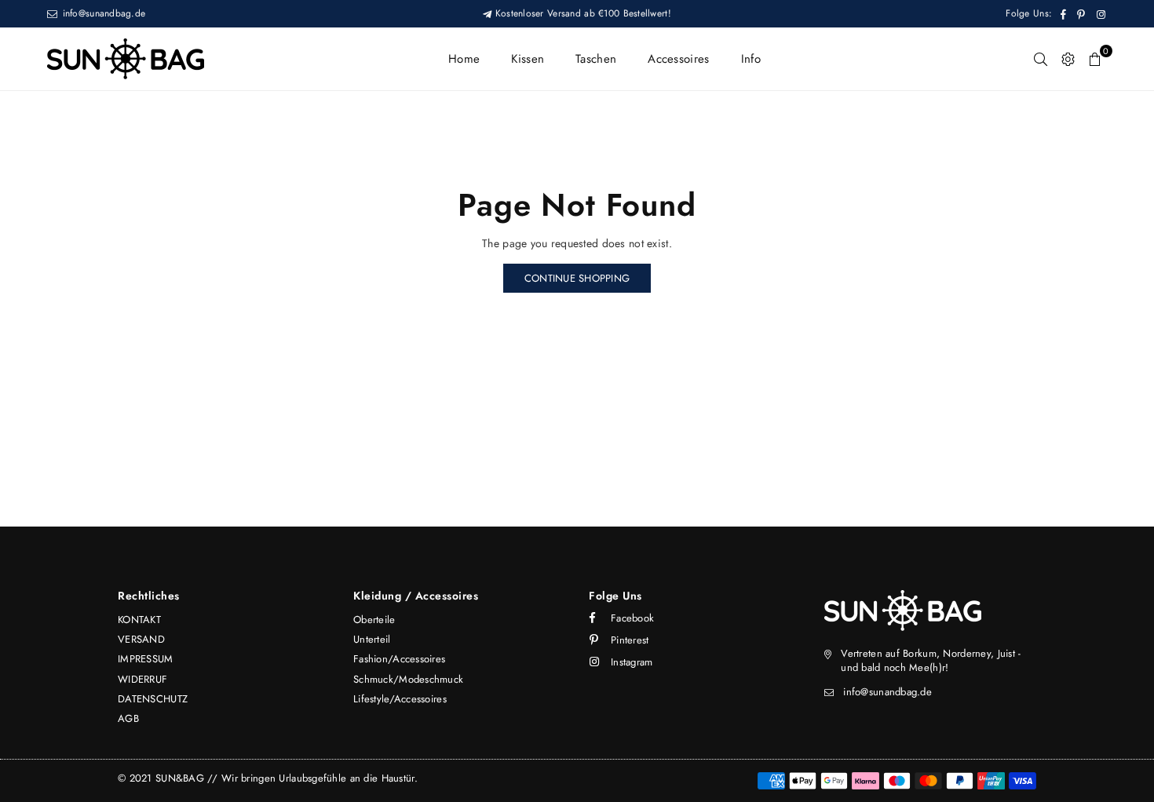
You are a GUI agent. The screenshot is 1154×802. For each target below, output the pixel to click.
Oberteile (374, 619)
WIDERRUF (142, 679)
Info (751, 58)
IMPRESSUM (145, 658)
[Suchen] (1040, 59)
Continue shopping (577, 278)
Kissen (527, 58)
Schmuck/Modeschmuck (408, 679)
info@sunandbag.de (102, 13)
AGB (128, 718)
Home (464, 58)
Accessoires (678, 58)
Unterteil (372, 639)
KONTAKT (139, 619)
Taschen (595, 58)
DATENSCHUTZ (153, 698)
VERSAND (141, 639)
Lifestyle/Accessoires (400, 698)
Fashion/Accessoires (399, 658)
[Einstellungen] (1068, 59)
